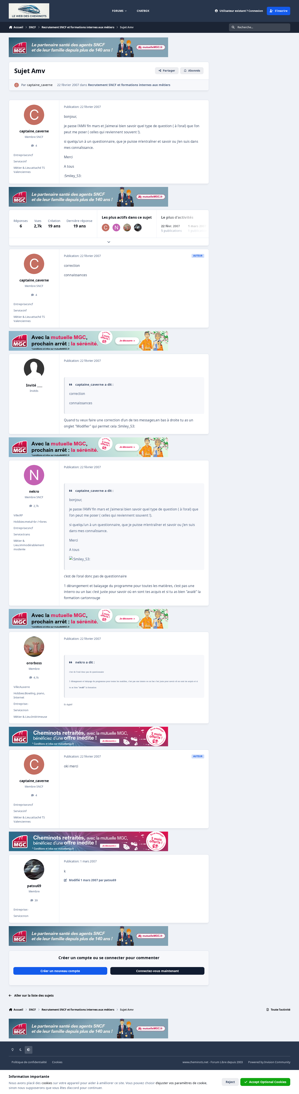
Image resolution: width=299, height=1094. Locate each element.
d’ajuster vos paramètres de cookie (181, 1083)
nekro (34, 491)
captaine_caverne (34, 131)
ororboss (34, 663)
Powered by (269, 1062)
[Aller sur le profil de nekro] (116, 227)
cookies (47, 1083)
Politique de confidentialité (29, 1062)
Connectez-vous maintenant (157, 971)
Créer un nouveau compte (60, 971)
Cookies (57, 1062)
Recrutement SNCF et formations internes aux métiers (129, 85)
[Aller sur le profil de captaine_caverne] (16, 85)
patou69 (34, 886)
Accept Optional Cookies (267, 1082)
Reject (230, 1082)
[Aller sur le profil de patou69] (138, 227)
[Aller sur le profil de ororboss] (127, 227)
